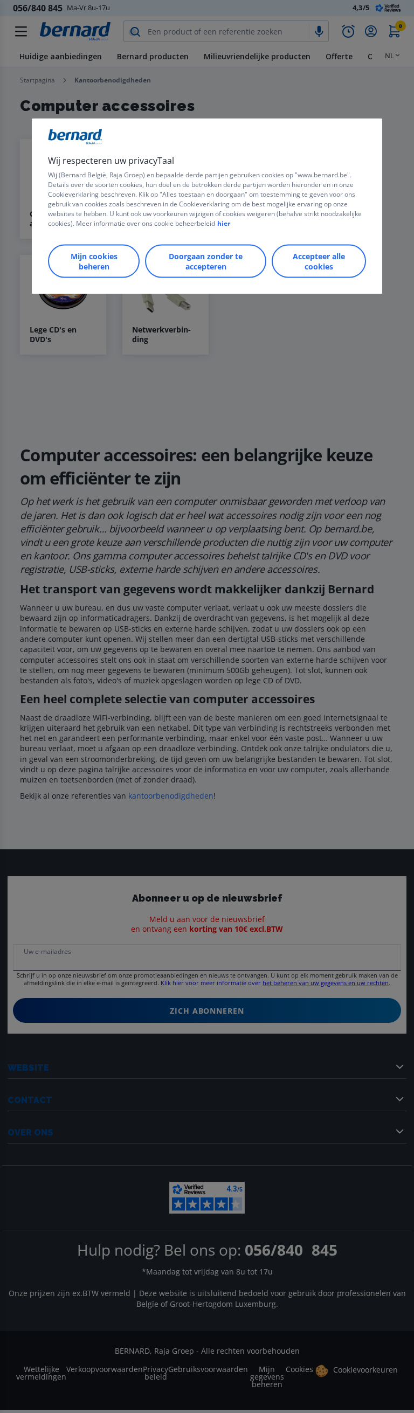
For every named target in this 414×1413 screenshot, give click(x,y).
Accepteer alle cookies (319, 261)
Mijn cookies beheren (94, 261)
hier (223, 223)
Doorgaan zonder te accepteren (206, 261)
